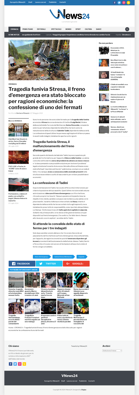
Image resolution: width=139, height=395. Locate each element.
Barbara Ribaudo (22, 113)
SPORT (78, 29)
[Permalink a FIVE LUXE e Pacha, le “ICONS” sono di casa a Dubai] (18, 158)
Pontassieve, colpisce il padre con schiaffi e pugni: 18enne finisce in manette (17, 197)
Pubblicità (52, 2)
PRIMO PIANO (27, 29)
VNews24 (69, 376)
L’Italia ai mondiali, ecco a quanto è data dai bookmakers (119, 87)
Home (10, 328)
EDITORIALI (41, 29)
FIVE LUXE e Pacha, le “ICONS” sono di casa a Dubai (17, 169)
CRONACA (14, 29)
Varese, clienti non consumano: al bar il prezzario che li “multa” (119, 129)
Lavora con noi (40, 2)
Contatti (62, 2)
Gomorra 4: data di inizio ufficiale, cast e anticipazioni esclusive (119, 119)
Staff (30, 2)
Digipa (83, 390)
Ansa (75, 202)
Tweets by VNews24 (79, 346)
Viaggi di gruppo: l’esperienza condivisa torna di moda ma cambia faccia (74, 35)
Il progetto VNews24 (17, 2)
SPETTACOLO (56, 29)
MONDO (68, 29)
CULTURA (88, 29)
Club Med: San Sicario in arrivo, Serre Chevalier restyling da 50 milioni (17, 141)
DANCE (98, 29)
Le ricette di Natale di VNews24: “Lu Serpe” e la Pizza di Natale (119, 109)
